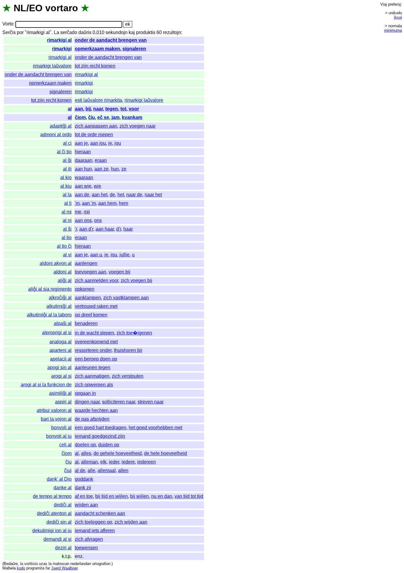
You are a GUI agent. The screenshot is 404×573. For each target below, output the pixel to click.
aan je (81, 143)
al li (68, 203)
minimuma (393, 30)
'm (77, 203)
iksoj (398, 17)
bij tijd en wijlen (111, 496)
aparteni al (60, 350)
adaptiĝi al (61, 125)
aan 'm (89, 203)
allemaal (107, 470)
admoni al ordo (56, 134)
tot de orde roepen (94, 134)
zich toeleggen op (93, 521)
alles (86, 453)
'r (76, 228)
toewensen (86, 547)
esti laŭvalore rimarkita (98, 100)
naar (98, 108)
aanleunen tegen (92, 367)
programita (35, 568)
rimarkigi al (59, 40)
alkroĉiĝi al (60, 297)
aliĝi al (65, 280)
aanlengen (86, 263)
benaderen (86, 323)
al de (80, 470)
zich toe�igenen (134, 332)
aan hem (107, 203)
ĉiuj (68, 470)
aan (79, 108)
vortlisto (31, 563)
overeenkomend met (96, 341)
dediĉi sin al (59, 521)
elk (103, 461)
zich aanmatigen (92, 376)
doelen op (85, 444)
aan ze (101, 168)
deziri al (63, 547)
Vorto (7, 24)
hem (123, 203)
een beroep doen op (96, 358)
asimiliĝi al (60, 393)
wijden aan (86, 504)
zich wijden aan (130, 521)
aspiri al (63, 401)
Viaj (383, 4)
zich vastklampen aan (126, 297)
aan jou (98, 143)
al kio (66, 177)
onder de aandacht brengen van (111, 40)
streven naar (151, 401)
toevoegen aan (90, 271)
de (112, 194)
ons (98, 220)
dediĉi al (63, 504)
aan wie (83, 186)
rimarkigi (62, 48)
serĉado (68, 32)
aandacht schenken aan (100, 513)
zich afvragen (89, 539)
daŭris (84, 32)
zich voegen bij (136, 280)
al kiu (66, 186)
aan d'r (86, 228)
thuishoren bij (128, 350)
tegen (111, 108)
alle (91, 470)
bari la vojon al (56, 418)
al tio (67, 237)
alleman (89, 461)
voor (134, 108)
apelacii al (61, 358)
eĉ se (103, 117)
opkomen (84, 289)
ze (123, 168)
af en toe (84, 496)
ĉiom (80, 117)
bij (88, 108)
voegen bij (119, 271)
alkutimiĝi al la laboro (49, 314)
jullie (124, 254)
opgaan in (85, 393)
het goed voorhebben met (155, 427)
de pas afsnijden (92, 418)
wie (97, 186)
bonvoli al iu (59, 436)
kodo (21, 568)
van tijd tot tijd (188, 496)
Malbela (9, 568)
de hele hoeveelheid (165, 453)
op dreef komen (91, 314)
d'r (118, 228)
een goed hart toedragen (100, 427)
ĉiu (91, 117)
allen (123, 470)
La (56, 32)
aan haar (105, 228)
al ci (67, 143)
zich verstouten (127, 376)
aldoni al (63, 271)
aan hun (83, 168)
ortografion (101, 563)
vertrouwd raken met (96, 306)
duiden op (108, 444)
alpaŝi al (63, 323)
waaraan (84, 177)
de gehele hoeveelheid (117, 453)
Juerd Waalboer (64, 568)
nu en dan (161, 496)
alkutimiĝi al (59, 306)
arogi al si (61, 376)
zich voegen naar (137, 125)
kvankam (132, 117)
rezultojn (172, 32)
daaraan (83, 160)
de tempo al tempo (52, 496)
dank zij (83, 487)
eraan (101, 160)
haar (128, 228)
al (70, 108)
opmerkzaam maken (97, 48)
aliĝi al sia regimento (50, 289)
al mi (67, 211)
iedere (128, 461)
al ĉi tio (64, 151)
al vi (67, 254)
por (20, 32)
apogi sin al (59, 367)
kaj (132, 32)
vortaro (61, 8)
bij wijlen (139, 496)
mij (87, 211)
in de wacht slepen (94, 332)
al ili (67, 168)
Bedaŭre (11, 563)
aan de (82, 194)
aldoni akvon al (56, 263)
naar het (153, 194)
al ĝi (67, 160)
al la (67, 194)
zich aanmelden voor (96, 280)
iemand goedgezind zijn (100, 436)
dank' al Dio (59, 479)
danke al (63, 487)
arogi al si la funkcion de (46, 384)
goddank (84, 479)
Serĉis (9, 32)
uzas (43, 563)
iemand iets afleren (95, 530)
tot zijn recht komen (95, 65)
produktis (145, 32)
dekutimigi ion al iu (52, 530)
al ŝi (67, 228)
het (120, 194)
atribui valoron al (54, 410)
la (21, 563)
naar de (134, 194)
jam (115, 117)
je (110, 143)
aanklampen (88, 297)
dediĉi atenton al (54, 513)
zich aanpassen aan (96, 125)
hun (115, 168)
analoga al (60, 341)
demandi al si (57, 539)
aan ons (83, 220)
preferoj (394, 4)
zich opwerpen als (94, 384)
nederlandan (80, 563)
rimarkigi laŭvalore (52, 65)
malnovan (61, 563)
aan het (99, 194)
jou (117, 143)
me (78, 211)
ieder (114, 461)
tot (123, 108)
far (48, 568)
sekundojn (116, 32)
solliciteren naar (118, 401)
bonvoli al (61, 427)
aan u (96, 254)
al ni (67, 220)
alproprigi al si (57, 332)
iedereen (146, 461)
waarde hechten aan (96, 410)
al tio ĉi (64, 246)
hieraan (83, 151)
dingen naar (87, 401)
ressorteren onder (93, 350)
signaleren (134, 48)
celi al (65, 444)
